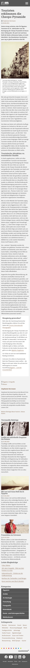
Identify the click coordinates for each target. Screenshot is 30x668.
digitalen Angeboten (18, 350)
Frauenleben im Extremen (11, 535)
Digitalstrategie (16, 633)
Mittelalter (5, 628)
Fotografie (12, 382)
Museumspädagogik (16, 628)
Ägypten (5, 382)
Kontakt (5, 661)
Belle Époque (16, 641)
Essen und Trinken (17, 635)
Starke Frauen (6, 633)
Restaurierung (6, 641)
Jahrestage (16, 630)
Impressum (24, 661)
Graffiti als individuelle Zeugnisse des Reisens (13, 438)
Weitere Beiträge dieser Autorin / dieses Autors (13, 412)
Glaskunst (19, 638)
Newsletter (10, 661)
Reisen (5, 384)
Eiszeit (19, 625)
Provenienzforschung (8, 638)
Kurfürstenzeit (6, 635)
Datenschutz (15, 664)
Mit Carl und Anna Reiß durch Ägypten (12, 492)
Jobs (19, 661)
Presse (15, 661)
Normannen (12, 625)
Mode (25, 628)
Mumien (4, 625)
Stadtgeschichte (7, 630)
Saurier (24, 641)
